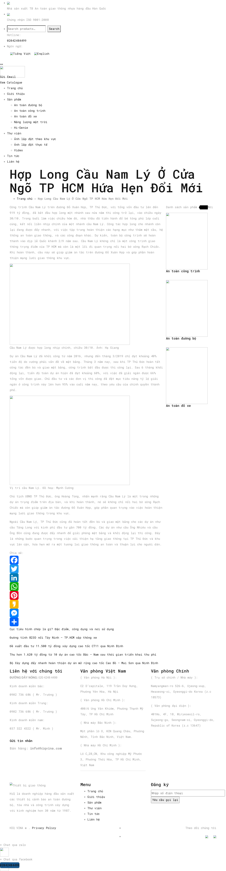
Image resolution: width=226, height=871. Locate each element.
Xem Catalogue (11, 82)
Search (54, 29)
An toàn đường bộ (28, 105)
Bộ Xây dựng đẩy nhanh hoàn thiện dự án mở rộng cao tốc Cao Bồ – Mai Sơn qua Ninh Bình (84, 663)
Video (18, 150)
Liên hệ (13, 161)
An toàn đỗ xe (25, 116)
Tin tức (13, 156)
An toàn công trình (29, 110)
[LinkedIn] (86, 577)
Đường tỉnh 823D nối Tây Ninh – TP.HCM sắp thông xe (53, 637)
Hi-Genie (21, 127)
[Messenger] (86, 613)
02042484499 (16, 40)
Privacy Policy (44, 828)
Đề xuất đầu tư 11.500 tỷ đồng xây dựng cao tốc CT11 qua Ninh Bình (66, 646)
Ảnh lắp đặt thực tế (30, 144)
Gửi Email (8, 77)
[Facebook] (86, 560)
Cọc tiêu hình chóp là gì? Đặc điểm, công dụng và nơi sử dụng (62, 629)
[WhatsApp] (86, 586)
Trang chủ (15, 88)
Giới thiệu (16, 94)
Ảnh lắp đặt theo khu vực (35, 139)
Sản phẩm (14, 99)
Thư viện (14, 133)
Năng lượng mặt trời (30, 122)
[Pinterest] (86, 595)
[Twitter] (86, 568)
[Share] (86, 621)
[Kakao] (86, 604)
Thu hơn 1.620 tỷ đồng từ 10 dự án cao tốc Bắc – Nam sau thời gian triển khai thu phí (83, 654)
